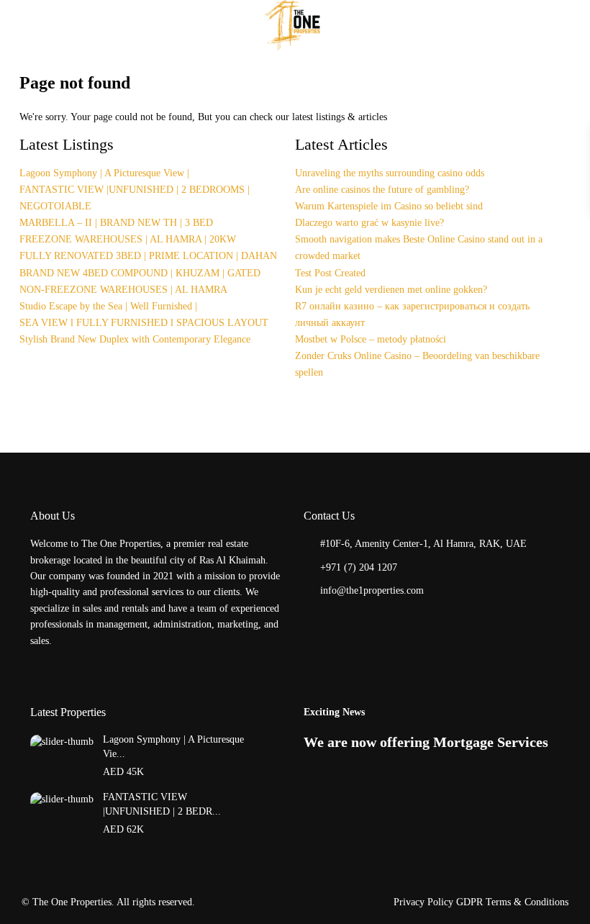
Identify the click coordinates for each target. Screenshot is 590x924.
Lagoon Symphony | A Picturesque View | (104, 173)
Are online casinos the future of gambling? (382, 189)
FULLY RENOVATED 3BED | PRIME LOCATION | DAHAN (148, 255)
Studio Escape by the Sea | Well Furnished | (108, 306)
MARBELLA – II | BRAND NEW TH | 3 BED (116, 222)
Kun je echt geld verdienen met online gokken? (391, 289)
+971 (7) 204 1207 (358, 567)
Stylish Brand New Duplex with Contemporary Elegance (134, 339)
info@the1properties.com (372, 590)
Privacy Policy (423, 902)
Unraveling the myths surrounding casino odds (389, 173)
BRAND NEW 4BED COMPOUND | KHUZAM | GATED (139, 273)
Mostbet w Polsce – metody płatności (370, 339)
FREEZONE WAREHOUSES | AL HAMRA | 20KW (127, 239)
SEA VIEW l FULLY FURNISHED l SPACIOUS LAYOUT (143, 322)
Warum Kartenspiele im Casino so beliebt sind (389, 206)
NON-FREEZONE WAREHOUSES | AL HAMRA (123, 289)
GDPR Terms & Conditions (512, 902)
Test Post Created (330, 273)
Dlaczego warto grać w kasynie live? (369, 222)
